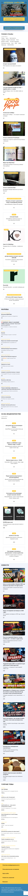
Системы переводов (14, 41)
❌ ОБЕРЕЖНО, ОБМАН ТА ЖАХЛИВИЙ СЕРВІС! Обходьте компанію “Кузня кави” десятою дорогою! (11, 324)
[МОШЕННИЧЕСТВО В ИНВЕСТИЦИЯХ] (14, 634)
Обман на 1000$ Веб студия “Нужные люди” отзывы (14, 443)
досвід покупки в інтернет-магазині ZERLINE (14, 257)
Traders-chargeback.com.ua (7, 839)
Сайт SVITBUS (4, 789)
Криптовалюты (13, 38)
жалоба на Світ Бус (14, 535)
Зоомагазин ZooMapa (8, 112)
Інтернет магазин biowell (9, 63)
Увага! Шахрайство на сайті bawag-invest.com (9, 815)
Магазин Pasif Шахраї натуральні (8, 356)
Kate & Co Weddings (8, 244)
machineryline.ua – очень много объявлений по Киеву (8, 806)
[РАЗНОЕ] (14, 241)
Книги (17, 39)
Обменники (3, 44)
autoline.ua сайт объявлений (8, 797)
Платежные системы (5, 43)
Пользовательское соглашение (11, 869)
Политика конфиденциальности (11, 865)
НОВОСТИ (5, 565)
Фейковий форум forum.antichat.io (9, 348)
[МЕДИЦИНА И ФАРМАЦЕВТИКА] (14, 61)
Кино (12, 43)
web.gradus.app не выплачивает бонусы (14, 426)
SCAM (3, 414)
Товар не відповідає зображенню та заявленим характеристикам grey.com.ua (10, 388)
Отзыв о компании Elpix (9, 187)
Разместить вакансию (8, 877)
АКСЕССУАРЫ (10, 44)
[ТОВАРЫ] (14, 84)
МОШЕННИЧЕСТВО (14, 414)
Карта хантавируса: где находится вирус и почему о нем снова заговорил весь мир (13, 720)
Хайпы (19, 43)
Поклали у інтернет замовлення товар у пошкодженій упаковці (14, 201)
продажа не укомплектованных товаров (10, 372)
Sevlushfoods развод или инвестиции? (10, 831)
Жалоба (3, 332)
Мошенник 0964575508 (6, 314)
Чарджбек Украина (5, 847)
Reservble (5, 285)
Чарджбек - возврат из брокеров (8, 39)
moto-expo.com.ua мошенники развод (10, 856)
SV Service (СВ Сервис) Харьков (14, 297)
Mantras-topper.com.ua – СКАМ (14, 460)
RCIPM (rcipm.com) (8, 522)
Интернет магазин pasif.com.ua (8, 404)
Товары (2, 38)
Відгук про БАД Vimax (8, 162)
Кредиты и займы (5, 41)
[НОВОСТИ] (14, 581)
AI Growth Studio (14, 216)
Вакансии (5, 881)
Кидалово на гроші (5, 364)
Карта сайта (6, 873)
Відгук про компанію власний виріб (9, 340)
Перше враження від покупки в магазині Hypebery (14, 476)
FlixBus (3, 823)
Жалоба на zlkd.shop (6, 380)
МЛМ (16, 43)
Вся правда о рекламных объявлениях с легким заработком (14, 552)
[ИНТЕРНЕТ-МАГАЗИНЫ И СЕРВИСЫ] (11, 110)
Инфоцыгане (4, 418)
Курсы (7, 38)
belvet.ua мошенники (6, 397)
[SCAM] (14, 519)
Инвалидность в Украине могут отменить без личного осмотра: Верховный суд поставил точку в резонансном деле (14, 692)
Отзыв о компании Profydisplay (11, 137)
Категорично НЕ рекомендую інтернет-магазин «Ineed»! (14, 494)
